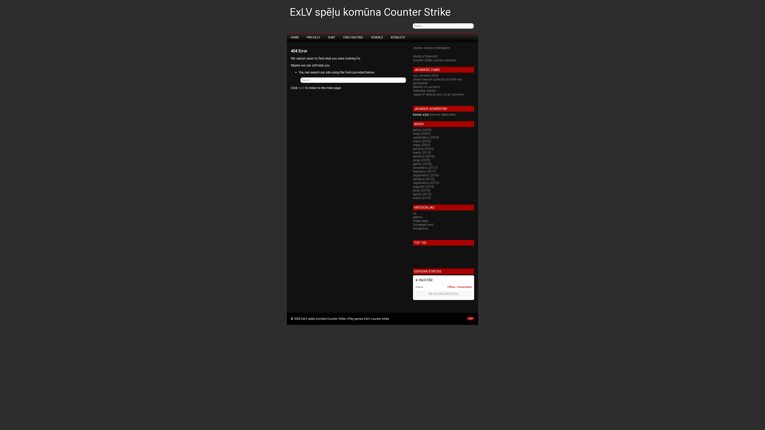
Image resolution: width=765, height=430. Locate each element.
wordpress (420, 228)
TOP (470, 318)
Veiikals (377, 37)
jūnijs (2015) (421, 190)
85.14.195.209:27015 (443, 294)
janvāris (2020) (423, 149)
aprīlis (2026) (422, 130)
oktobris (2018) (423, 156)
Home (295, 37)
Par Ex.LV (313, 37)
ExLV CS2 (426, 280)
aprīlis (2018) (422, 164)
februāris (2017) (424, 171)
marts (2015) (422, 198)
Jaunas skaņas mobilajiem (431, 48)
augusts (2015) (423, 187)
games (418, 217)
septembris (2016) (426, 175)
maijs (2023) (421, 145)
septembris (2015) (426, 183)
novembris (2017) (425, 168)
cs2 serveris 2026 (425, 75)
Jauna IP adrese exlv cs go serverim (438, 94)
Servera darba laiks (443, 114)
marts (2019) (422, 152)
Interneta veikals (424, 91)
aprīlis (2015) (422, 194)
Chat (331, 37)
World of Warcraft (425, 56)
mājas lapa (420, 221)
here (301, 88)
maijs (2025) (421, 134)
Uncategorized (423, 225)
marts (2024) (422, 141)
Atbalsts (398, 37)
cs (414, 213)
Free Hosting (353, 37)
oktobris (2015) (423, 179)
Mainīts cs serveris (426, 87)
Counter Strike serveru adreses (434, 60)
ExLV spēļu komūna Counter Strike (370, 12)
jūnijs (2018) (421, 160)
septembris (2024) (426, 137)
